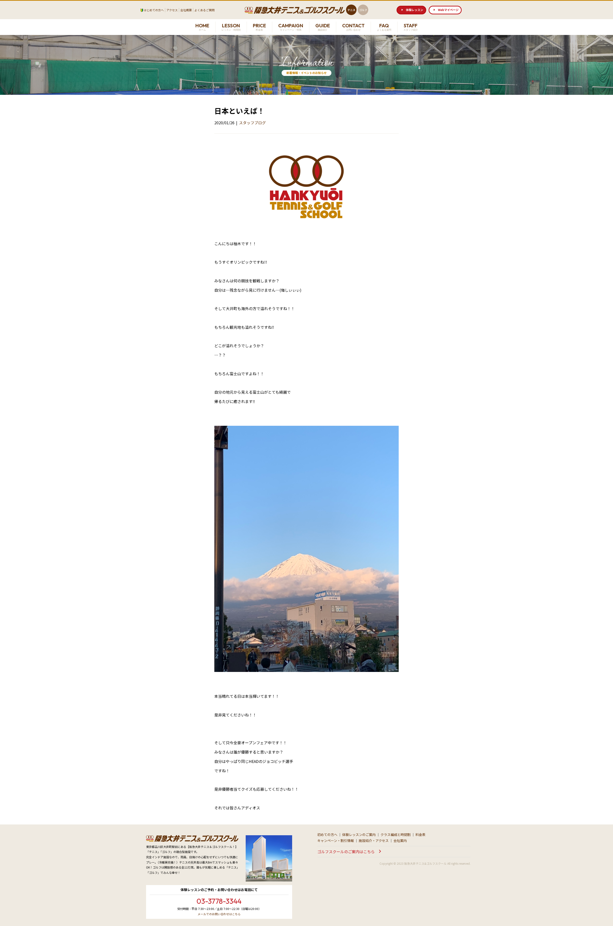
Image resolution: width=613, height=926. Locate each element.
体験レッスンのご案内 (359, 834)
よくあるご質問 (204, 10)
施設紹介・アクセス (374, 840)
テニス (351, 10)
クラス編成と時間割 (395, 834)
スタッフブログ (252, 122)
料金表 (420, 834)
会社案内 (400, 840)
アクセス (172, 10)
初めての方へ (327, 834)
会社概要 (186, 10)
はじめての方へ (154, 10)
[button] (411, 10)
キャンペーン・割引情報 (335, 840)
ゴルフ (363, 10)
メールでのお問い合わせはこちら (219, 914)
